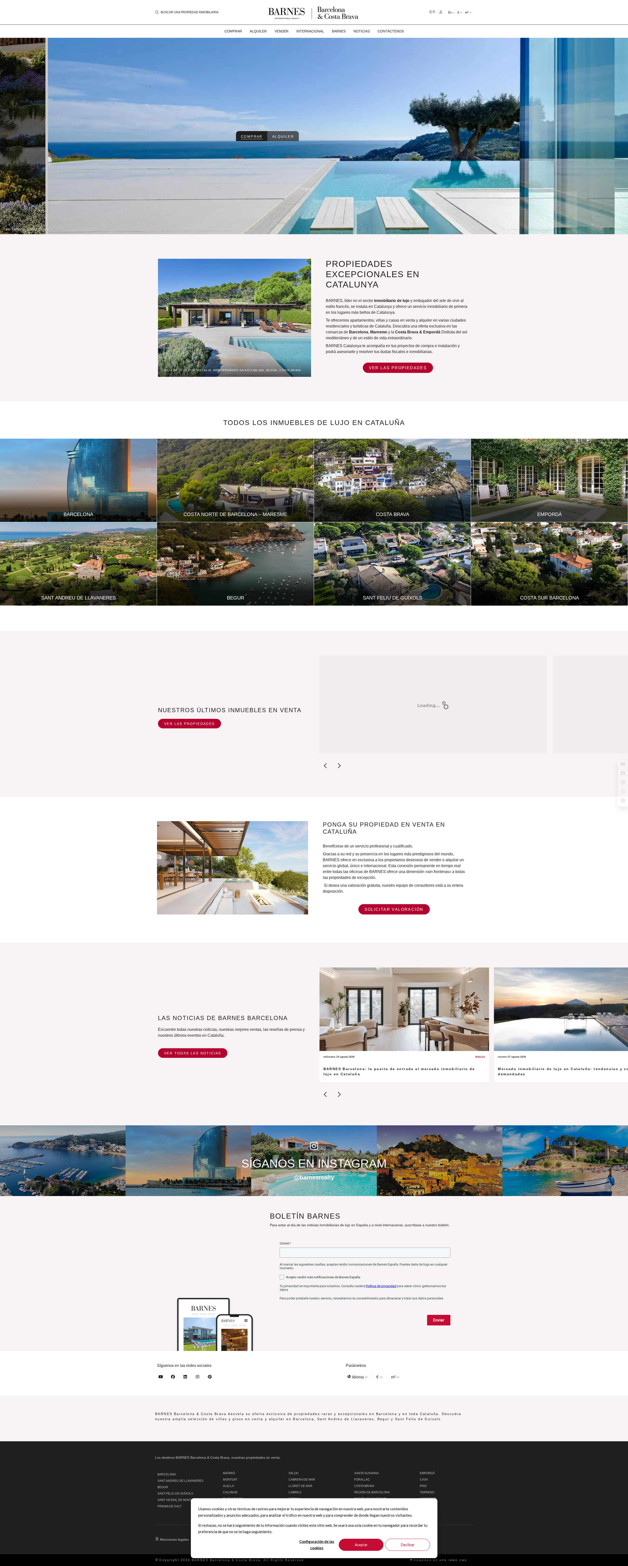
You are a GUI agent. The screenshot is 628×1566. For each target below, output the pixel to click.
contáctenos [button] (391, 31)
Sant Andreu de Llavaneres (180, 1481)
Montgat (230, 1479)
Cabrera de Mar (301, 1479)
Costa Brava (406, 332)
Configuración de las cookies (316, 1544)
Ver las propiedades (398, 368)
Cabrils (294, 1492)
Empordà (427, 1473)
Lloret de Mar (300, 1486)
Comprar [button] (233, 31)
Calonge (230, 1492)
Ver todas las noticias (192, 1053)
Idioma (358, 1377)
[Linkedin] (185, 1378)
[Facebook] (173, 1378)
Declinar (408, 1544)
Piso (423, 1486)
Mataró (229, 1473)
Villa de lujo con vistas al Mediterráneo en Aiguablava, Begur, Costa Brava (232, 370)
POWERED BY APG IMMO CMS (439, 1560)
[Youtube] (160, 1378)
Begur (162, 1487)
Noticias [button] (361, 31)
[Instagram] (197, 1378)
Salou (293, 1473)
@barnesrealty (314, 1177)
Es (450, 12)
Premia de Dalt (169, 1506)
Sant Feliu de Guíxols (175, 1493)
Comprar (251, 136)
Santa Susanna (366, 1473)
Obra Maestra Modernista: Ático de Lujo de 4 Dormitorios (575, 229)
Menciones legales (174, 1539)
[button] (433, 11)
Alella (228, 1486)
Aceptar (361, 1544)
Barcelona (166, 1474)
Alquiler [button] (258, 31)
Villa (424, 1505)
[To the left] (325, 766)
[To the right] (339, 766)
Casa (424, 1479)
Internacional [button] (310, 31)
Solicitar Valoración (394, 909)
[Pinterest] (209, 1378)
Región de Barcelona (372, 1492)
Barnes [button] (339, 31)
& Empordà (429, 332)
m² (467, 12)
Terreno (427, 1492)
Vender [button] (281, 31)
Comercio (428, 1498)
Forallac (362, 1479)
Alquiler (283, 136)
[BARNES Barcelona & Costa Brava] (314, 12)
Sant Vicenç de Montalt (176, 1500)
